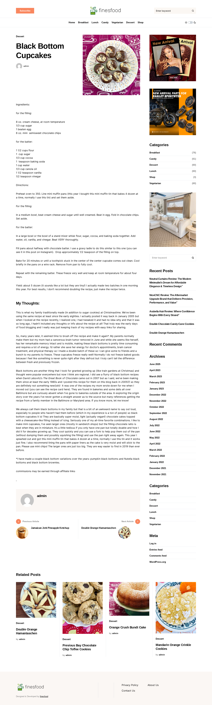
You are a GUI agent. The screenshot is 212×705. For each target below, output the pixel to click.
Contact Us (128, 690)
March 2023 (155, 376)
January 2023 (156, 388)
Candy (152, 158)
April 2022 (154, 443)
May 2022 (154, 437)
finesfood (44, 696)
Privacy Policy (130, 685)
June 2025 (154, 364)
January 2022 (156, 462)
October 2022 (156, 407)
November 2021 (157, 474)
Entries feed (155, 549)
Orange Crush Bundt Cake (127, 627)
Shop (152, 177)
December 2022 (157, 394)
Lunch (152, 171)
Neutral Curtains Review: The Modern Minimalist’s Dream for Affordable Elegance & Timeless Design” (170, 283)
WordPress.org (157, 562)
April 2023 (154, 370)
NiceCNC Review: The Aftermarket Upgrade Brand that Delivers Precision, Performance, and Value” (171, 299)
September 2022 (158, 413)
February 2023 (157, 382)
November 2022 (157, 401)
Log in (152, 543)
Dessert (20, 36)
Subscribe (25, 10)
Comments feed (158, 555)
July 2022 (154, 425)
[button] (190, 22)
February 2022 (157, 456)
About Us (153, 685)
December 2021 (157, 468)
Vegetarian (155, 183)
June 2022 (154, 431)
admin (26, 66)
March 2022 (155, 450)
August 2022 (156, 419)
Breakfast (154, 152)
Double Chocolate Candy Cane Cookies (171, 324)
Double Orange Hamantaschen (166, 333)
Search (193, 257)
